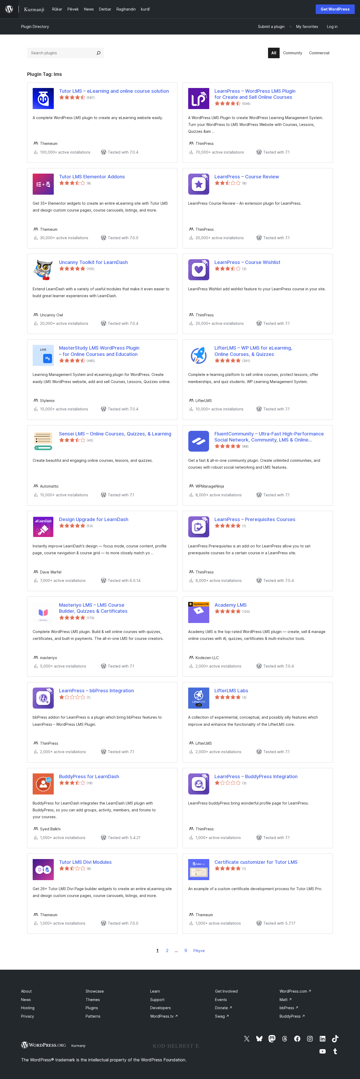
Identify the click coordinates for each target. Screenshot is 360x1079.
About (26, 991)
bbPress (289, 1008)
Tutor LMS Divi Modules (85, 862)
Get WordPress (335, 9)
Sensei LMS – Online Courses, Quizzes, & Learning (115, 433)
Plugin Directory (35, 26)
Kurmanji (78, 1045)
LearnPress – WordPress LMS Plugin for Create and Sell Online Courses (255, 94)
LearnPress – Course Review (247, 176)
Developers (160, 1008)
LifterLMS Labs (231, 690)
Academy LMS (231, 605)
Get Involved (226, 991)
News (26, 999)
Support (157, 999)
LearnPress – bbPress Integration (96, 690)
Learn (155, 991)
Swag (222, 1016)
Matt (286, 999)
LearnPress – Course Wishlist (247, 262)
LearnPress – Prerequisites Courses (255, 519)
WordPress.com (296, 991)
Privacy (27, 1016)
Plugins (92, 1008)
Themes (93, 999)
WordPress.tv (164, 1016)
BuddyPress (292, 1016)
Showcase (95, 991)
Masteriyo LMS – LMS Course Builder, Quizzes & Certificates (93, 608)
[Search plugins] (98, 53)
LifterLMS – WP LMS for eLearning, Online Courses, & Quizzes (253, 351)
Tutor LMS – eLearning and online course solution (114, 91)
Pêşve (199, 950)
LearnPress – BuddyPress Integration (256, 776)
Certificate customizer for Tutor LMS (256, 862)
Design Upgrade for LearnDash (93, 519)
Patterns (93, 1016)
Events (221, 999)
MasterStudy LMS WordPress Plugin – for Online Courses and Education (99, 351)
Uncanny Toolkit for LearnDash (93, 262)
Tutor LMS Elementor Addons (92, 176)
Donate (223, 1008)
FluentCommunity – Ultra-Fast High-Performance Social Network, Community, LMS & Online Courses (269, 437)
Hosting (28, 1008)
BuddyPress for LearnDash (89, 776)
